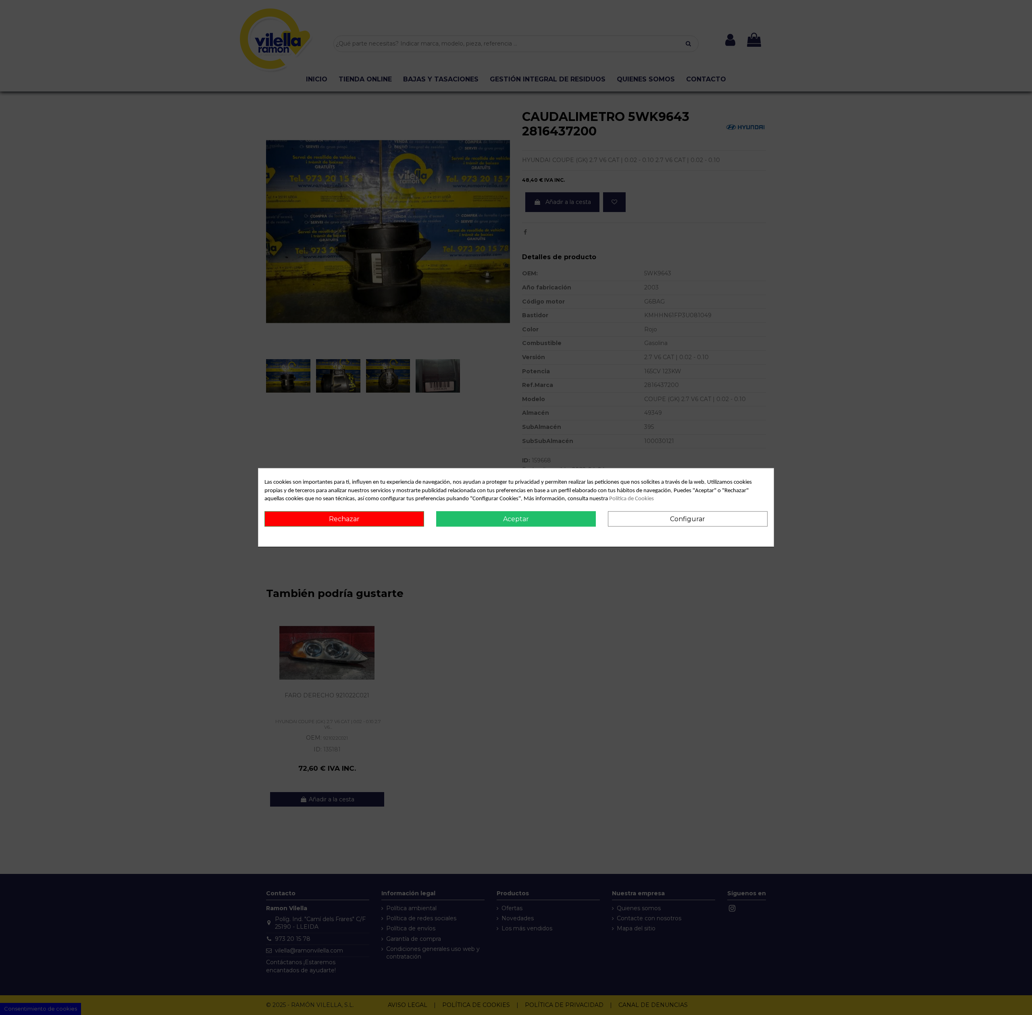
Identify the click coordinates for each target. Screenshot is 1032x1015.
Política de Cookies (631, 499)
